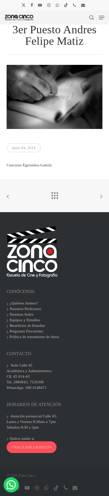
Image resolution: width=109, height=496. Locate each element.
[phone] (74, 5)
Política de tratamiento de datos (34, 337)
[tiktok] (66, 5)
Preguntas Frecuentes (26, 331)
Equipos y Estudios (25, 320)
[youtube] (40, 5)
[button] (101, 17)
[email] (83, 5)
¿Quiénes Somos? (24, 303)
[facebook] (32, 5)
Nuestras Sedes (21, 314)
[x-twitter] (24, 5)
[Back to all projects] (54, 194)
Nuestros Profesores (25, 309)
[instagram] (48, 5)
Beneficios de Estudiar (27, 326)
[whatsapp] (57, 5)
